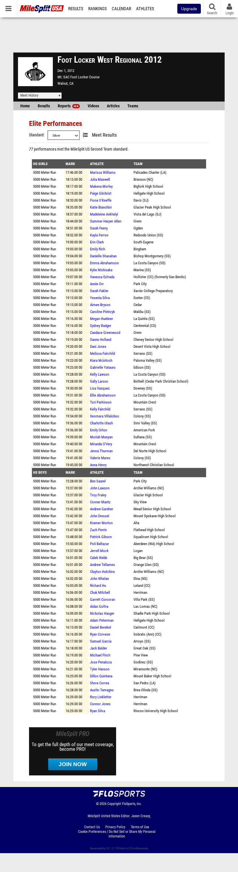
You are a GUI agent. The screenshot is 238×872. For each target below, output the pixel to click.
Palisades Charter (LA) (150, 172)
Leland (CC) (142, 585)
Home (25, 106)
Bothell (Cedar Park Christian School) (161, 381)
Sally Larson (99, 381)
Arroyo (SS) (142, 641)
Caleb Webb (98, 558)
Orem (138, 221)
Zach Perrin (98, 530)
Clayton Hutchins (102, 571)
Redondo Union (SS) (148, 235)
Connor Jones (100, 704)
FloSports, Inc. (132, 804)
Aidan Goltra (99, 606)
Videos (93, 106)
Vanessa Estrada (102, 277)
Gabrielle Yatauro (103, 367)
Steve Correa (99, 683)
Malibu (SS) (142, 312)
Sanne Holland (100, 339)
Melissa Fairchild (102, 353)
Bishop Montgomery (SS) (152, 256)
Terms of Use (140, 827)
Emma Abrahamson (104, 263)
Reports (68, 106)
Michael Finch (100, 655)
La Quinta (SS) (144, 318)
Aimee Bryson (100, 305)
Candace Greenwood (105, 332)
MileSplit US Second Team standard (99, 149)
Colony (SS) (142, 416)
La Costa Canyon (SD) (149, 263)
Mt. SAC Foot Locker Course (78, 77)
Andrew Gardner (101, 509)
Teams (132, 106)
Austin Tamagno (102, 690)
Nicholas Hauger (102, 613)
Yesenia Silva (100, 298)
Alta (136, 523)
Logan (138, 551)
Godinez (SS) (143, 662)
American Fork (144, 430)
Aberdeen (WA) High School (154, 544)
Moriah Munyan (101, 437)
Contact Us (92, 827)
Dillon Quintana (101, 676)
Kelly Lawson (99, 374)
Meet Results (104, 135)
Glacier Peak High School (152, 207)
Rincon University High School (156, 711)
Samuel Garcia (100, 641)
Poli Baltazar (99, 544)
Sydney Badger (100, 325)
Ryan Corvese (100, 634)
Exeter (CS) (142, 298)
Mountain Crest (145, 402)
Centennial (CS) (145, 325)
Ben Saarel (98, 481)
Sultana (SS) (143, 437)
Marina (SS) (142, 270)
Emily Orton (98, 430)
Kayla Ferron (99, 235)
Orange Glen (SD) (146, 564)
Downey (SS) (143, 388)
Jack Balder (98, 648)
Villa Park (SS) (144, 599)
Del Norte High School (150, 451)
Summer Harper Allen (105, 221)
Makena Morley (101, 186)
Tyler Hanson (99, 669)
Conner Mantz (100, 502)
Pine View (141, 655)
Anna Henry (98, 465)
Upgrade (189, 8)
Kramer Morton (101, 523)
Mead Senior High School (152, 509)
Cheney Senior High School (153, 339)
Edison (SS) (142, 367)
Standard (36, 135)
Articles (113, 106)
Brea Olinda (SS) (146, 690)
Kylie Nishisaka (101, 270)
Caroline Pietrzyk (102, 312)
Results (75, 8)
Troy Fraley (98, 495)
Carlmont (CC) (144, 627)
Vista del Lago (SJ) (147, 214)
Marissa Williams (103, 172)
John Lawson (99, 488)
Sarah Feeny (99, 228)
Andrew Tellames (102, 564)
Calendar (121, 8)
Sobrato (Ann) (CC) (147, 634)
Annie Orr (97, 284)
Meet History (29, 95)
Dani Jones (98, 346)
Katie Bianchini (101, 207)
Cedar (138, 305)
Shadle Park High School (152, 613)
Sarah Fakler (99, 291)
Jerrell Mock (99, 551)
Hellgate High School (149, 193)
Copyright (114, 804)
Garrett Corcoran (102, 599)
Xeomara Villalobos (104, 416)
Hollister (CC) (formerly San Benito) (160, 277)
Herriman (140, 592)
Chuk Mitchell (100, 592)
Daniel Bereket (100, 627)
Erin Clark (97, 242)
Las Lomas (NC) (145, 606)
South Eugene (144, 242)
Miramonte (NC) (145, 669)
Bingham (140, 249)
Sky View (140, 502)
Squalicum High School (151, 537)
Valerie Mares (100, 458)
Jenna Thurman (101, 451)
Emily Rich (97, 249)
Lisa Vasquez (100, 388)
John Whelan (99, 578)
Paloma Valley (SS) (148, 360)
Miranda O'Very (101, 444)
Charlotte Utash (101, 423)
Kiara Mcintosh (101, 360)
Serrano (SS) (143, 353)
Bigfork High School (148, 186)
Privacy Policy (115, 827)
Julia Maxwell (100, 179)
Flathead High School (149, 530)
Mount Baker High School (152, 676)
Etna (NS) (140, 578)
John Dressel (99, 516)
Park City (140, 284)
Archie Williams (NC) (149, 488)
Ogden (138, 228)
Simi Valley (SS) (145, 423)
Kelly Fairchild (100, 409)
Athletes (145, 8)
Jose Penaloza (101, 662)
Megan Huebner (101, 318)
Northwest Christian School (154, 465)
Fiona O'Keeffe (100, 200)
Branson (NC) (143, 179)
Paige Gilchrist (100, 193)
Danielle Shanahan (103, 256)
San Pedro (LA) (145, 683)
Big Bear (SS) (143, 558)
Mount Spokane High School (155, 516)
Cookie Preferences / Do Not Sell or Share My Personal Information (117, 834)
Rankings (97, 8)
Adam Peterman (101, 620)
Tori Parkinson (100, 402)
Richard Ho (98, 585)
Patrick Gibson (101, 537)
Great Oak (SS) (145, 648)
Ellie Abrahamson (103, 395)
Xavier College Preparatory (153, 291)
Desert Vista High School (152, 346)
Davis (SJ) (141, 200)
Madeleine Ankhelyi (104, 214)
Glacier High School (148, 495)
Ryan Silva (97, 711)
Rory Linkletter (100, 697)
